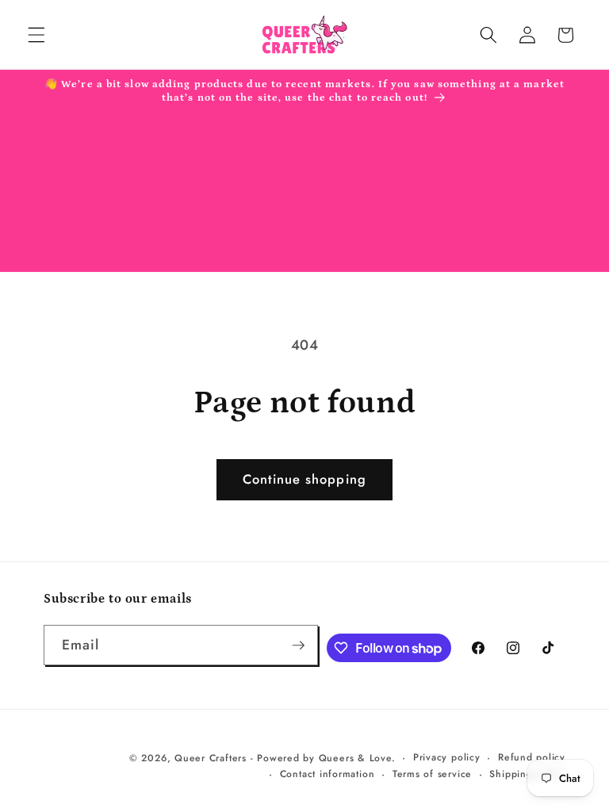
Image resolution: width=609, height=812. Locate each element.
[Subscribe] (298, 645)
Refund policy (531, 757)
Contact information (327, 774)
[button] (36, 35)
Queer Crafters (210, 758)
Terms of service (432, 774)
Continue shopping (304, 478)
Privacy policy (447, 757)
